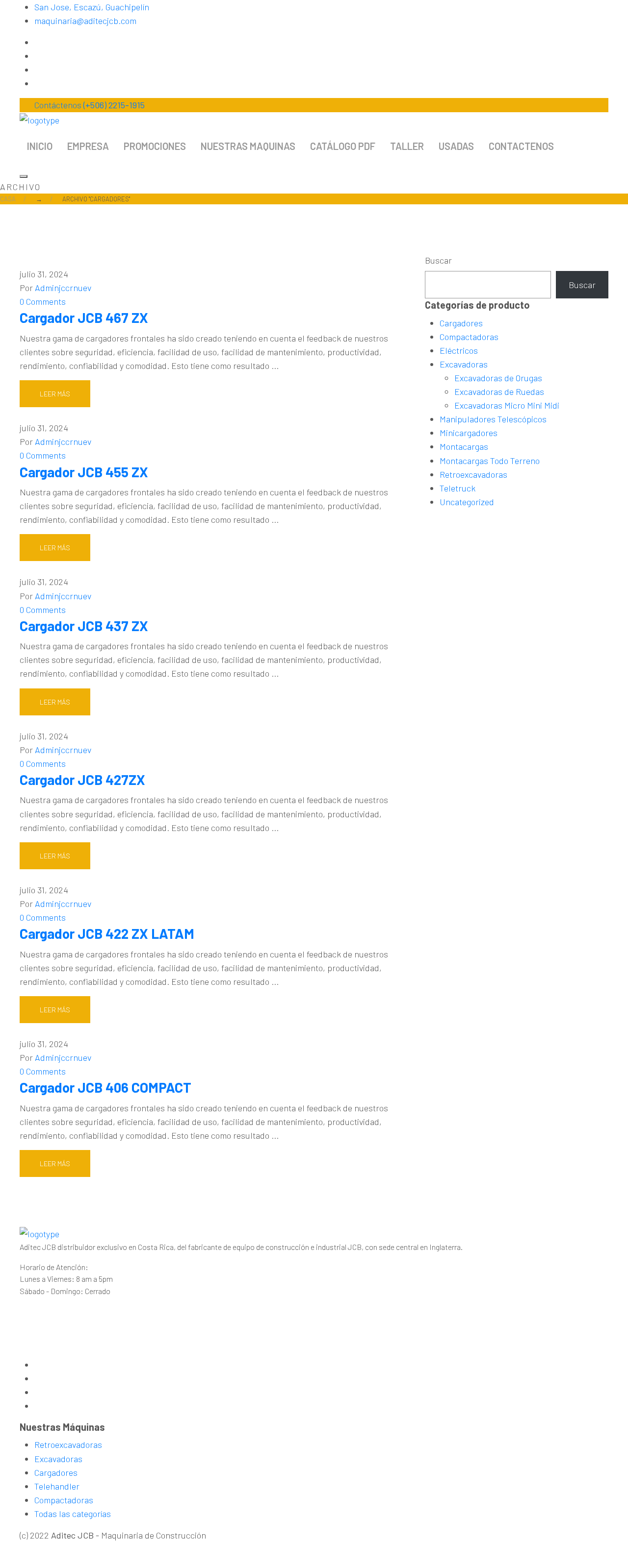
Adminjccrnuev (63, 287)
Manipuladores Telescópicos (493, 419)
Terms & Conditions (242, 1535)
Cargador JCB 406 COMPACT (105, 1087)
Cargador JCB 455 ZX (84, 472)
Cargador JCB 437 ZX (84, 625)
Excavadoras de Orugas (498, 377)
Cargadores (461, 323)
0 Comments (43, 301)
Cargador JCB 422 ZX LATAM (107, 933)
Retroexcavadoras (473, 474)
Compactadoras (469, 336)
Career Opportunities (349, 1535)
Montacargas (464, 446)
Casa (8, 199)
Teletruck (457, 488)
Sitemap (294, 1535)
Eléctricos (459, 350)
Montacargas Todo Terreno (490, 460)
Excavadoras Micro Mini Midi (506, 405)
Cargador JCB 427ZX (82, 779)
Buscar (438, 260)
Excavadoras (464, 364)
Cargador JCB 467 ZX (84, 317)
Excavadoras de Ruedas (499, 391)
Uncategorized (467, 501)
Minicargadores (468, 432)
